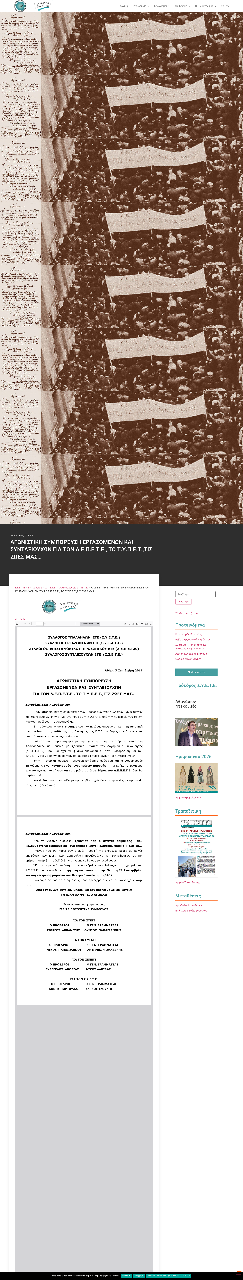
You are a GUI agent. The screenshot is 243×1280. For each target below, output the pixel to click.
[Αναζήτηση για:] (195, 594)
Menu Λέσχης (198, 672)
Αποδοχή (126, 1276)
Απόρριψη (139, 1276)
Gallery (225, 5)
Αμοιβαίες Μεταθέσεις (189, 905)
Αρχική (124, 5)
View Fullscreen (22, 619)
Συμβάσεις (181, 5)
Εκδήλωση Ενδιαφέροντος (191, 910)
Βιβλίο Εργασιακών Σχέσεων (193, 639)
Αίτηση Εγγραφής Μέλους (191, 653)
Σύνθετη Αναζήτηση (187, 613)
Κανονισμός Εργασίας (188, 634)
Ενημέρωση (139, 5)
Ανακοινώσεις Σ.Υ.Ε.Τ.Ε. (22, 535)
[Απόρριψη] (238, 1275)
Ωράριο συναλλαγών (188, 658)
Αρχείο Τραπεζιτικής (187, 882)
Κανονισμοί (160, 5)
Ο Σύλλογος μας (204, 5)
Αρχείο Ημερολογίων (188, 797)
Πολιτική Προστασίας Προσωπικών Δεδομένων (169, 1276)
